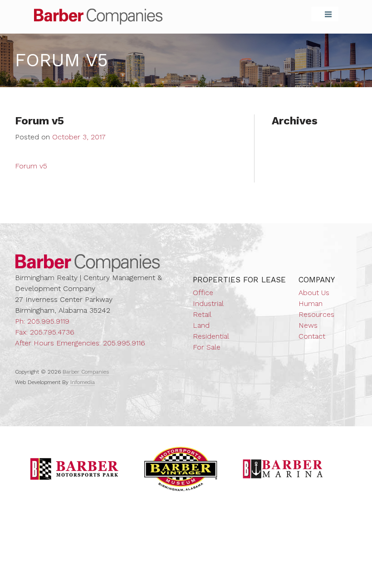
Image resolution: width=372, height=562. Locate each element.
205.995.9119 (48, 321)
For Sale (206, 347)
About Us (314, 292)
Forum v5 (31, 166)
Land (201, 325)
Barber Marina (283, 469)
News (308, 325)
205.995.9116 (124, 343)
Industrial (208, 303)
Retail (202, 314)
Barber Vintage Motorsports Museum (181, 469)
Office (203, 292)
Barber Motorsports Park (74, 469)
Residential (211, 336)
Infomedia (82, 382)
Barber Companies (98, 16)
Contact (312, 336)
